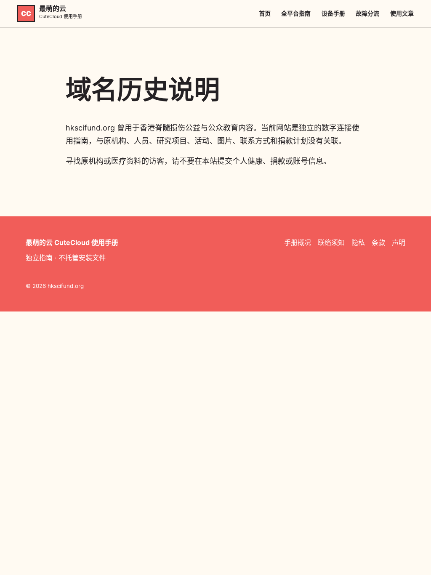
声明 (398, 242)
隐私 (358, 242)
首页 (265, 13)
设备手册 (333, 13)
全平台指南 (296, 13)
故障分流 (367, 13)
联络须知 (331, 242)
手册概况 (297, 242)
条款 (378, 242)
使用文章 (402, 13)
